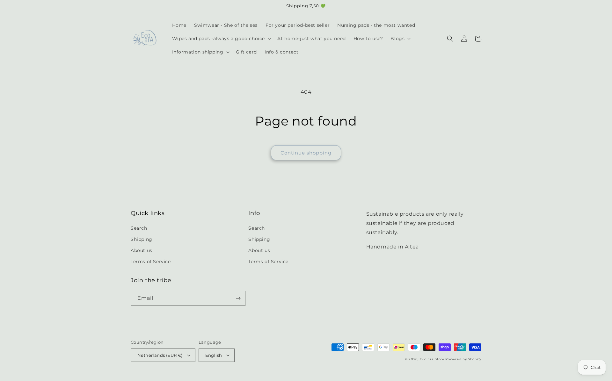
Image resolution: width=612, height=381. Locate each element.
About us (141, 250)
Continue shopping (306, 153)
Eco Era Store (432, 359)
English (213, 355)
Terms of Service (151, 261)
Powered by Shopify (463, 359)
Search (139, 228)
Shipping (141, 239)
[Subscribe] (238, 298)
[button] (221, 38)
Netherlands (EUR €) (160, 355)
